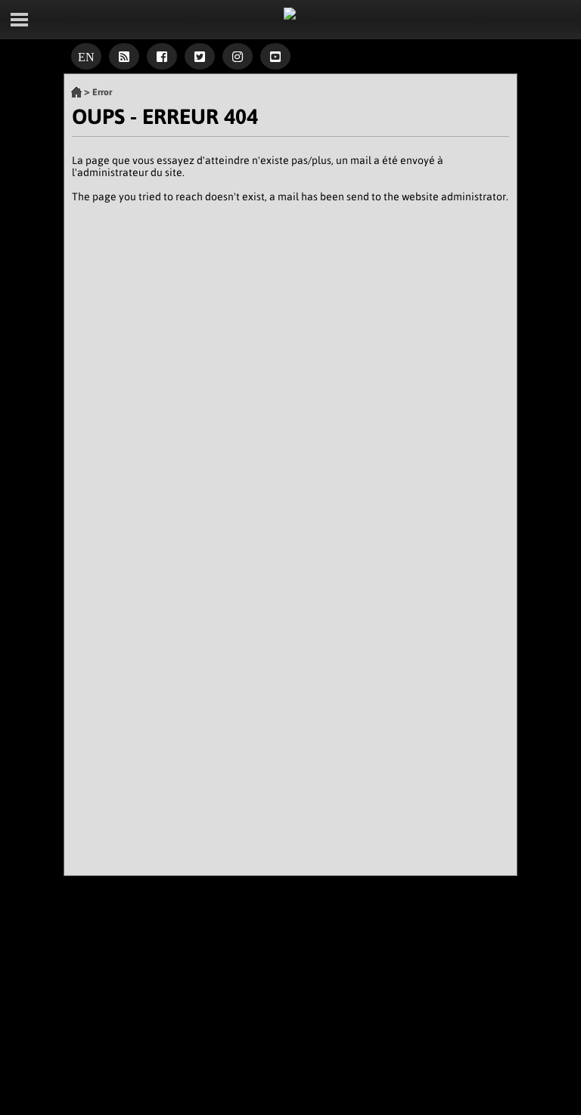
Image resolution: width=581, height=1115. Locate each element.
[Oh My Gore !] (76, 92)
